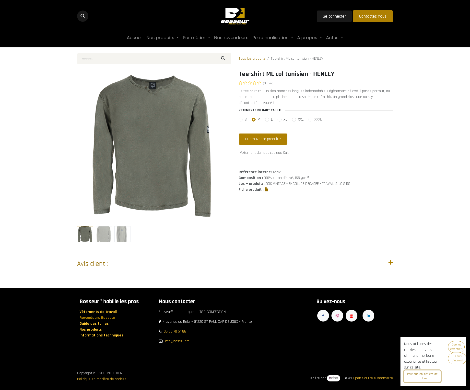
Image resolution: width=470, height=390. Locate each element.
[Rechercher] (223, 58)
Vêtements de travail (99, 311)
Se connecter (334, 16)
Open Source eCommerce (373, 378)
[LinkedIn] (368, 316)
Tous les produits (252, 58)
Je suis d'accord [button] (457, 358)
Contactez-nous (373, 16)
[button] (82, 16)
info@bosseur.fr (176, 341)
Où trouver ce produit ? (263, 139)
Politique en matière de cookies (101, 379)
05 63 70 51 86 (175, 331)
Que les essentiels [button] (456, 347)
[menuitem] (134, 37)
